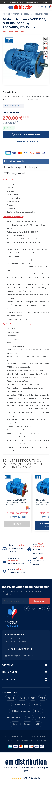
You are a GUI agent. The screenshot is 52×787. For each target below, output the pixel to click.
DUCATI (35, 704)
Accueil (6, 14)
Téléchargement (14, 173)
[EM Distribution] (20, 7)
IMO (29, 718)
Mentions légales (11, 736)
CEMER (10, 698)
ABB (33, 698)
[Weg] (9, 40)
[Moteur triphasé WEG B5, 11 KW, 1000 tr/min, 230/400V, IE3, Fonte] (17, 487)
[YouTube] (40, 608)
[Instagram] (33, 608)
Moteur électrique (22, 14)
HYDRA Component (20, 711)
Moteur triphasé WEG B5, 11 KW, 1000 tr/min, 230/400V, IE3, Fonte (16, 502)
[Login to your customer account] (46, 7)
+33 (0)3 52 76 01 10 (21, 649)
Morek (15, 724)
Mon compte (9, 672)
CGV (22, 736)
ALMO (22, 698)
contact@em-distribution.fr (20, 655)
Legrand (41, 718)
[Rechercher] (38, 7)
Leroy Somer (19, 704)
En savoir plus (12, 106)
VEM (38, 724)
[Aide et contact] (42, 7)
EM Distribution (14, 718)
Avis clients (41, 736)
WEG (42, 698)
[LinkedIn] (47, 608)
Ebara (38, 711)
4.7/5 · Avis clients (26, 778)
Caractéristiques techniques (21, 167)
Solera (27, 724)
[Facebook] (27, 608)
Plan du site (30, 736)
